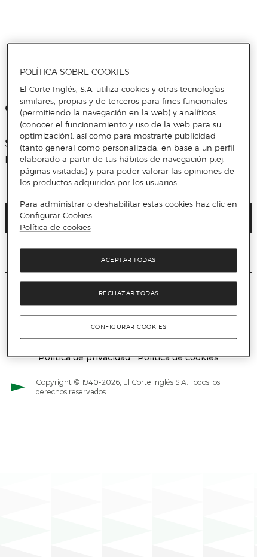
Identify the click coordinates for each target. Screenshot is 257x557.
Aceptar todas (128, 260)
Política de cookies (55, 227)
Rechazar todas (129, 294)
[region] (129, 200)
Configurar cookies (129, 327)
